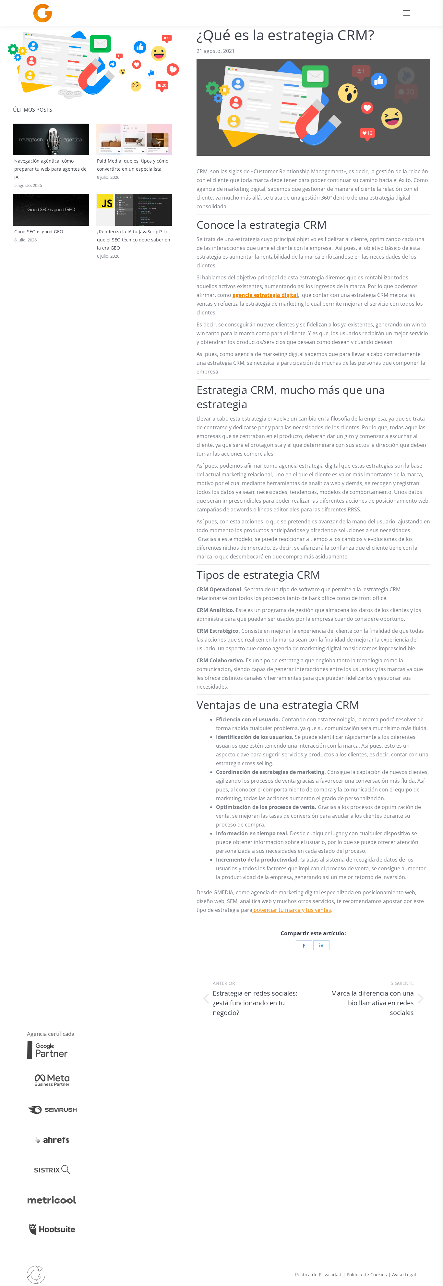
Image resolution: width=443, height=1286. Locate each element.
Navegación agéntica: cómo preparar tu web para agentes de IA (50, 169)
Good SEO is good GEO (38, 231)
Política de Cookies (367, 1274)
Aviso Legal (404, 1274)
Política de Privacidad (318, 1274)
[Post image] (51, 139)
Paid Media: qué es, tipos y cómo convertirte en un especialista (132, 165)
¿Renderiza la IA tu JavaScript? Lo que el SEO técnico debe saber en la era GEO (133, 239)
